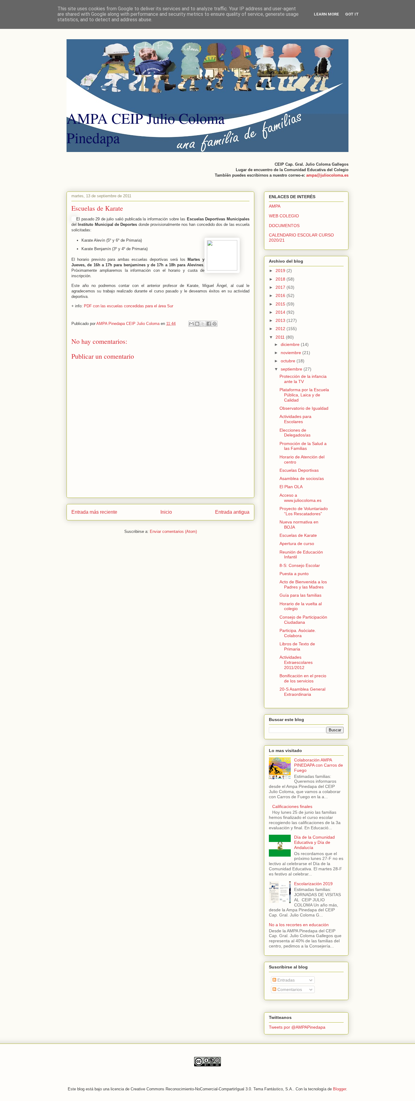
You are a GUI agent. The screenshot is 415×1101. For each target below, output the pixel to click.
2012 (281, 328)
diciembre (291, 344)
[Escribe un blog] (197, 324)
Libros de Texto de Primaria (297, 646)
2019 (281, 270)
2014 (281, 312)
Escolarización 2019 (313, 883)
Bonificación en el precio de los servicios (303, 678)
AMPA (274, 206)
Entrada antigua (232, 512)
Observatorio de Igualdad (304, 408)
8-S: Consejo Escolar (300, 565)
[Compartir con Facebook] (209, 324)
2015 (281, 304)
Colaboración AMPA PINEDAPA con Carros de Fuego (318, 765)
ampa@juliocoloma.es (327, 175)
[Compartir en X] (203, 324)
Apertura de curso (297, 543)
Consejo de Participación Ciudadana (303, 620)
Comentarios (289, 989)
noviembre (291, 352)
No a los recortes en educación (299, 924)
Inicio (166, 512)
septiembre (292, 369)
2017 (281, 287)
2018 (281, 279)
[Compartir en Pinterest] (214, 324)
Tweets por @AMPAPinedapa (297, 1027)
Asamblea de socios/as (302, 478)
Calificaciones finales (292, 806)
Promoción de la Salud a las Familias (303, 446)
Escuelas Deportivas (299, 470)
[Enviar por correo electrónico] (191, 324)
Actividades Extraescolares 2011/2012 (296, 662)
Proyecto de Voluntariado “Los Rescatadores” (304, 511)
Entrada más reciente (94, 512)
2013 (281, 320)
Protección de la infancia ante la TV (303, 379)
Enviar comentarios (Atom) (173, 531)
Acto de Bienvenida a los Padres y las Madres (303, 584)
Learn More (326, 14)
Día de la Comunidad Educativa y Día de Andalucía (314, 842)
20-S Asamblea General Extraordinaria (302, 692)
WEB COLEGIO (284, 215)
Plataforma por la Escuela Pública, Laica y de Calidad (304, 394)
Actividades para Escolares (295, 419)
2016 (281, 295)
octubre (289, 360)
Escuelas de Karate (298, 535)
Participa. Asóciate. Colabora (298, 633)
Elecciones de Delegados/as (295, 433)
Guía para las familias (300, 595)
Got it (352, 14)
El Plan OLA (291, 486)
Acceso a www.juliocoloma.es (300, 498)
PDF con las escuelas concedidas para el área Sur (128, 306)
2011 (281, 337)
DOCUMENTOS (284, 225)
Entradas (285, 980)
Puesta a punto (294, 573)
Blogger (339, 1089)
